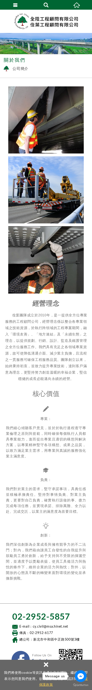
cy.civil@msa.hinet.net (50, 626)
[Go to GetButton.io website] (80, 685)
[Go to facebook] (81, 676)
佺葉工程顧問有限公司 (46, 21)
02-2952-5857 (41, 617)
